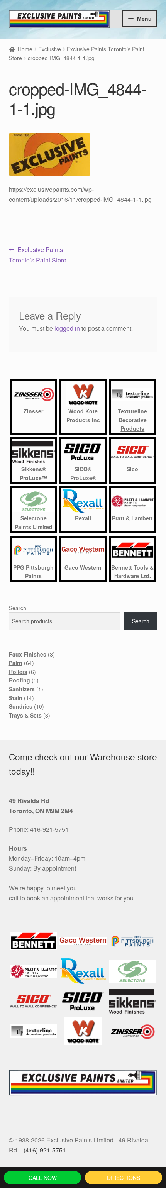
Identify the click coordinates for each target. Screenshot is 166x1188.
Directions (123, 1177)
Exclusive (49, 49)
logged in (67, 328)
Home (25, 49)
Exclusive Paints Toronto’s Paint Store (37, 254)
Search (17, 608)
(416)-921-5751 (45, 1150)
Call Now (43, 1177)
